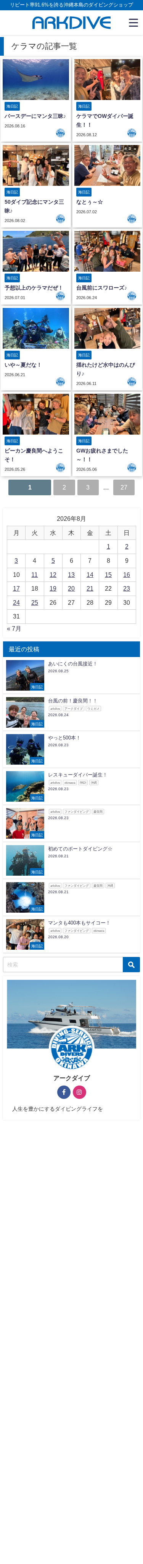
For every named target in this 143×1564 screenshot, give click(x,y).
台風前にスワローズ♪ (101, 287)
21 (90, 588)
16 (126, 575)
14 (90, 575)
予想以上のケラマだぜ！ (34, 287)
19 (53, 588)
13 (71, 575)
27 (124, 487)
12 (53, 575)
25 (34, 602)
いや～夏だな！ (23, 364)
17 (16, 588)
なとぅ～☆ (89, 202)
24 (16, 602)
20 (71, 588)
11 (34, 575)
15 (108, 575)
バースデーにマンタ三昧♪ (35, 116)
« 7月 (14, 628)
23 (126, 588)
